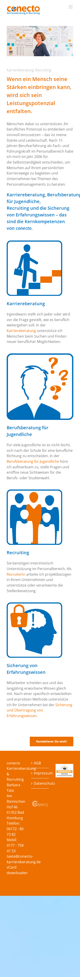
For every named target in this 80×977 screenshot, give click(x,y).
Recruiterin (16, 574)
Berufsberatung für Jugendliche (33, 461)
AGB (37, 763)
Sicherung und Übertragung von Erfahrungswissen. (39, 710)
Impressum (40, 773)
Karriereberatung (22, 330)
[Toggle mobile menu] (71, 6)
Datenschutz (40, 783)
